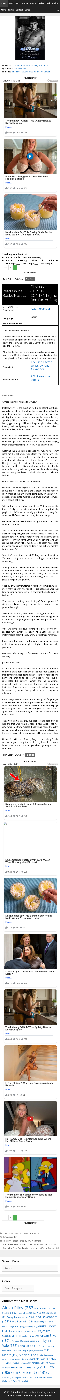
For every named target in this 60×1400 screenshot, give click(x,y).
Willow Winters (20, 1381)
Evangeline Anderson (20, 1317)
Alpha (55, 3)
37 (41, 268)
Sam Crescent (27, 1372)
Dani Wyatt (38, 1313)
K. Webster (16, 1341)
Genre (33, 3)
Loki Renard (48, 1346)
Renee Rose (18, 1367)
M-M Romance (30, 65)
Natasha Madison (21, 1359)
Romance (43, 65)
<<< (5, 268)
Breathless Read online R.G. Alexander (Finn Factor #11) (29, 1244)
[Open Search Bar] (57, 10)
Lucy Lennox (36, 1351)
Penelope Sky (39, 1362)
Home (4, 3)
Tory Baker (43, 1377)
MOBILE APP (14, 3)
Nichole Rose (40, 1359)
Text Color (8, 279)
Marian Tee (32, 1355)
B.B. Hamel (42, 1308)
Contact (19, 9)
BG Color (19, 279)
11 (27, 268)
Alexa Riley (18, 1308)
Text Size (29, 279)
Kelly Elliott (29, 1341)
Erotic (11, 9)
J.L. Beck (18, 1326)
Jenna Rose (17, 1331)
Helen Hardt (39, 1322)
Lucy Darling (23, 1350)
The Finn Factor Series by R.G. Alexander (31, 71)
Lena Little (29, 1346)
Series (41, 3)
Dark (48, 3)
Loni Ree (9, 1350)
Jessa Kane (32, 1331)
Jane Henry (30, 1326)
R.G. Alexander (20, 68)
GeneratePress (45, 1395)
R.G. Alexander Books (40, 378)
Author (25, 3)
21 (32, 268)
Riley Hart (34, 1367)
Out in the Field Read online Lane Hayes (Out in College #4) (31, 1248)
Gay (14, 65)
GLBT (19, 65)
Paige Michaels (23, 1363)
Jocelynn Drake (30, 1336)
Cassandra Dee (23, 1313)
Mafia (3, 9)
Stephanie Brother (25, 1377)
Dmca (27, 9)
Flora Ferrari (21, 1321)
